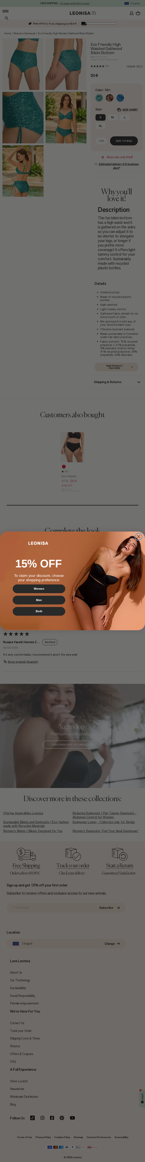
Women (39, 588)
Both (39, 611)
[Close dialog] (138, 536)
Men (39, 600)
